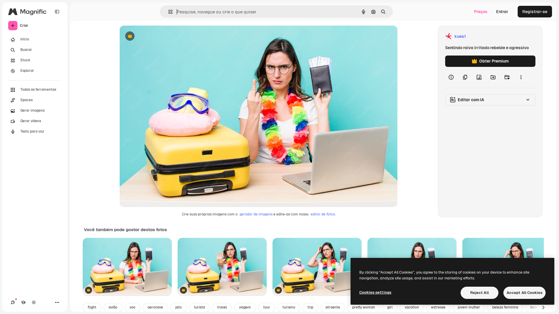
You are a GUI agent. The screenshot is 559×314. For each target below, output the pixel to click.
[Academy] (23, 302)
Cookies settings (375, 292)
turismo (288, 307)
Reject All (479, 292)
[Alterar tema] (33, 302)
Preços (480, 11)
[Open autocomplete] (168, 12)
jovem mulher (469, 307)
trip (310, 307)
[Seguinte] (543, 307)
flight (92, 307)
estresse (438, 307)
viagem (245, 307)
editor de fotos (323, 214)
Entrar (502, 11)
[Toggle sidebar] (57, 11)
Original (156, 36)
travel (222, 307)
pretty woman (363, 307)
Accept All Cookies (524, 292)
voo (132, 307)
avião (113, 307)
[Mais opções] (521, 77)
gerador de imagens (256, 214)
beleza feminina (505, 307)
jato (178, 307)
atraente (333, 307)
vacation (412, 307)
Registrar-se (534, 11)
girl (389, 307)
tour (266, 307)
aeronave (155, 307)
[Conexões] (12, 302)
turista (199, 307)
